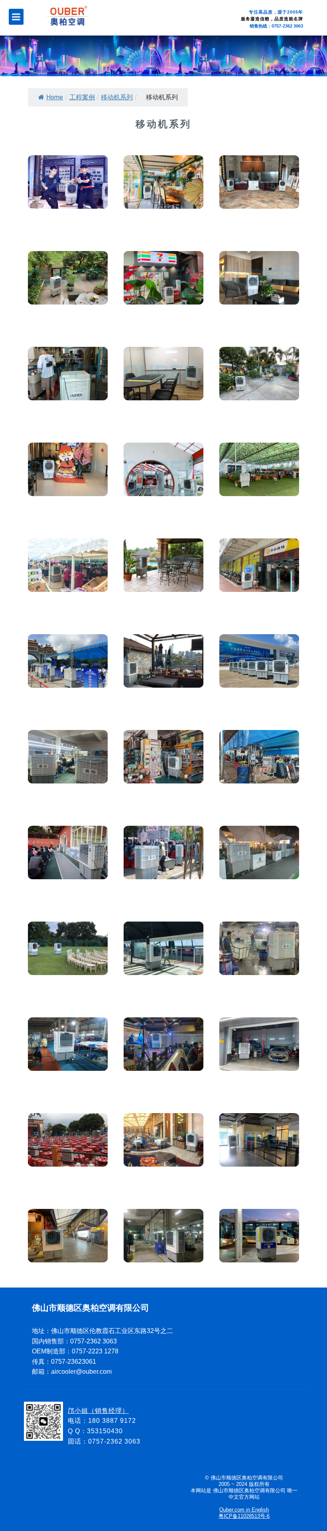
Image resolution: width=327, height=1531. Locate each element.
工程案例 (82, 97)
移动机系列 (117, 97)
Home (54, 97)
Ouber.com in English (244, 1510)
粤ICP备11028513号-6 (244, 1516)
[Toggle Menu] (16, 17)
